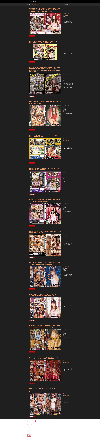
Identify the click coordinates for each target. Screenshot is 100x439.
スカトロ (71, 53)
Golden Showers (66, 22)
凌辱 (72, 84)
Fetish (65, 243)
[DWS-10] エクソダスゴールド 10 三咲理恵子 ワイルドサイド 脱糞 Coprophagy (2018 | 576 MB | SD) (45, 295)
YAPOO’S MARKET (67, 83)
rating (35, 4)
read (37, 4)
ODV (64, 53)
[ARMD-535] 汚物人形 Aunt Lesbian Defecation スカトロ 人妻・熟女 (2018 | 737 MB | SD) (44, 200)
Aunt (67, 211)
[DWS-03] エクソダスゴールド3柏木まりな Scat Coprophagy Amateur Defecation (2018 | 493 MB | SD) (45, 390)
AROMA (65, 211)
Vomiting (68, 53)
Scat (71, 22)
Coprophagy (67, 21)
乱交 (71, 148)
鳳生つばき (67, 87)
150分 (65, 337)
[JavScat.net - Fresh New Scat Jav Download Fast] (27, 1)
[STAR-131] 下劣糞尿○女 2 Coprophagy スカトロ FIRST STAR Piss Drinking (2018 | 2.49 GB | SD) (45, 326)
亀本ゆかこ (69, 84)
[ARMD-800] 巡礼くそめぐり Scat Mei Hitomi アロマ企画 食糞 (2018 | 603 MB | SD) (45, 232)
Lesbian (65, 148)
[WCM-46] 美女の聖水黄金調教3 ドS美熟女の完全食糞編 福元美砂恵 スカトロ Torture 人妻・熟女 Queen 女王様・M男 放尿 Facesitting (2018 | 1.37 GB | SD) (45, 10)
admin (65, 17)
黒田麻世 (71, 87)
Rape (69, 22)
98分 (64, 21)
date (33, 4)
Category (34, 1)
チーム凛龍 (66, 84)
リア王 (65, 275)
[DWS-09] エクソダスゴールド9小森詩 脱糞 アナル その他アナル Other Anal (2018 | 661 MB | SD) (44, 263)
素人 (66, 402)
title (38, 4)
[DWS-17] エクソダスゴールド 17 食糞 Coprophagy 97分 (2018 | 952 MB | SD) (45, 102)
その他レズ (69, 148)
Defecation (69, 147)
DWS (70, 113)
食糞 (64, 181)
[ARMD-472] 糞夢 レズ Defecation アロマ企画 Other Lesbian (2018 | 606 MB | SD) (44, 169)
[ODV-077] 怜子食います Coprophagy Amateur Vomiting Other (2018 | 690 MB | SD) (43, 42)
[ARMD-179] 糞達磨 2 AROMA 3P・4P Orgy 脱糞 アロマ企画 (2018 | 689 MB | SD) (45, 136)
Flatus (70, 21)
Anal (64, 274)
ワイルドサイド (68, 275)
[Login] (72, 1)
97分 (64, 113)
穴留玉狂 (68, 244)
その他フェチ (69, 243)
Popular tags (65, 4)
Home (31, 1)
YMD (70, 83)
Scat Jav (65, 16)
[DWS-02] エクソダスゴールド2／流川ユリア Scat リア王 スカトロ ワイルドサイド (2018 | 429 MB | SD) (44, 358)
